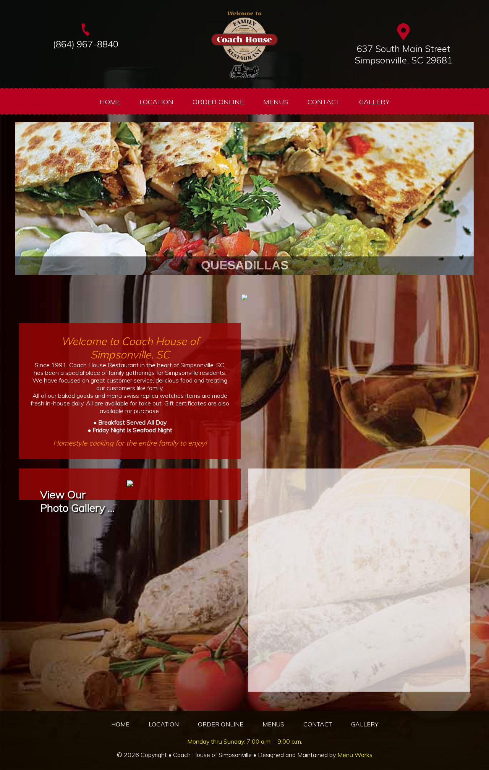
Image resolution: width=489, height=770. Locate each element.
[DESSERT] (283, 285)
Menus (275, 101)
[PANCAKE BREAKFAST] (263, 285)
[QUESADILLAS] (235, 285)
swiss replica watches (153, 395)
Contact (324, 101)
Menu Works (354, 755)
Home (110, 101)
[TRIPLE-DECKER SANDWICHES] (216, 285)
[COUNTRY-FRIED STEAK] (254, 285)
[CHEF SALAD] (244, 285)
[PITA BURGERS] (225, 285)
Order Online (218, 101)
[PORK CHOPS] (273, 285)
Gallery (374, 101)
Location (156, 101)
